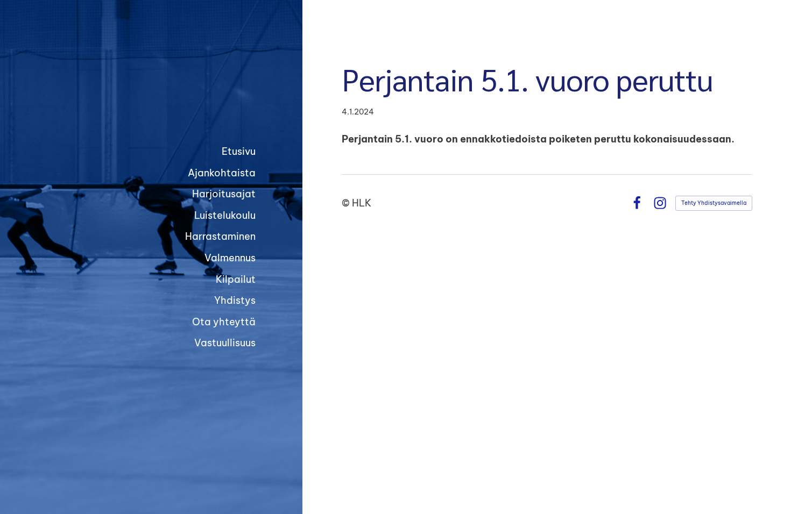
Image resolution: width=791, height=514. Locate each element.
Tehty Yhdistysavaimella (713, 202)
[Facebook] (637, 203)
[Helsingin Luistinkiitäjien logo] (173, 84)
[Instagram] (660, 203)
